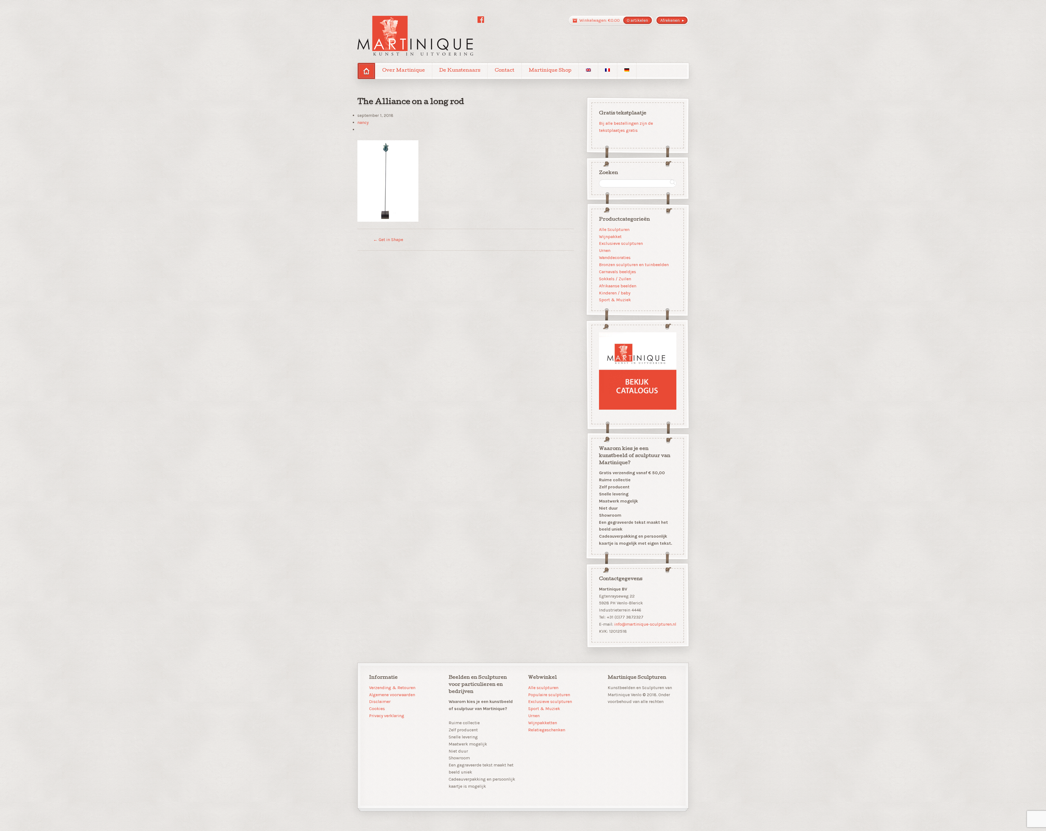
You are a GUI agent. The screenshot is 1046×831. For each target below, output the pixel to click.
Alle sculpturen (543, 687)
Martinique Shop (550, 70)
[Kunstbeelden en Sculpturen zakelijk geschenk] (415, 36)
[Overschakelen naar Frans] (607, 71)
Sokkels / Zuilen (615, 278)
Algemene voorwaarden (392, 694)
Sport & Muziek (615, 299)
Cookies (377, 708)
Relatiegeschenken (546, 729)
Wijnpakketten (542, 722)
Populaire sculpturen (549, 694)
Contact (504, 70)
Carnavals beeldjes (617, 271)
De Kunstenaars (459, 70)
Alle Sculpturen (614, 229)
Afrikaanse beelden (617, 285)
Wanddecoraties (615, 257)
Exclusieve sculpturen (621, 243)
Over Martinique (403, 70)
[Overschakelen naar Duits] (626, 71)
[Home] (366, 71)
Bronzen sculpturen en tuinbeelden (634, 264)
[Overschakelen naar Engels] (588, 71)
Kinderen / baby (614, 292)
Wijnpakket (610, 236)
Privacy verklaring (386, 715)
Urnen (604, 250)
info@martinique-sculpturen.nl (645, 624)
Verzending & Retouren (392, 687)
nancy (363, 122)
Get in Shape (388, 239)
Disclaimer (380, 701)
